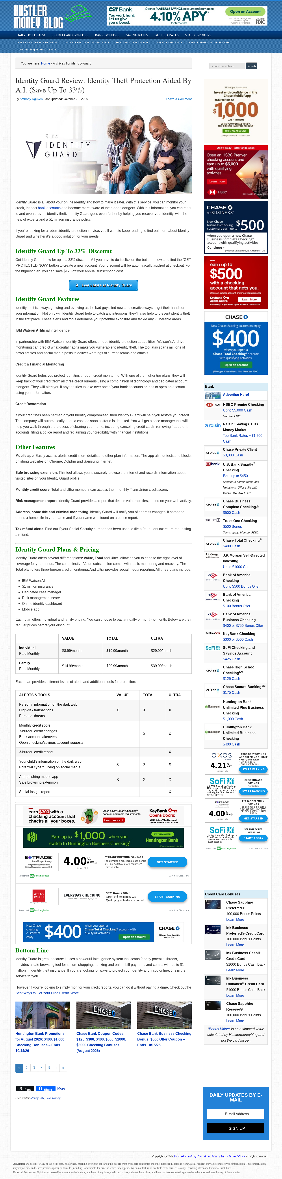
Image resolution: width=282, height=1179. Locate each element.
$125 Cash (231, 679)
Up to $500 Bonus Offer (241, 586)
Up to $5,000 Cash (237, 410)
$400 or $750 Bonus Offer (243, 625)
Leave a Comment (179, 99)
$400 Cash (231, 546)
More (61, 1088)
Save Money (52, 1098)
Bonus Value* (219, 1029)
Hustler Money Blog (53, 16)
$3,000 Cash (233, 455)
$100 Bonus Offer (236, 606)
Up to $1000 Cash (237, 567)
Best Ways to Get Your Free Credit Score (47, 993)
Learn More (235, 919)
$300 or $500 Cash (238, 639)
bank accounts (49, 208)
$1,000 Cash (233, 719)
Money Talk (37, 1098)
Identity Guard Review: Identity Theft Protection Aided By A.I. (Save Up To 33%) (103, 85)
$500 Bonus (232, 526)
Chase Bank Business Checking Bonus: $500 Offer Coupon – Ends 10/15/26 (164, 1039)
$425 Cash (231, 659)
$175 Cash (231, 692)
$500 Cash (231, 513)
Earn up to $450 (235, 476)
